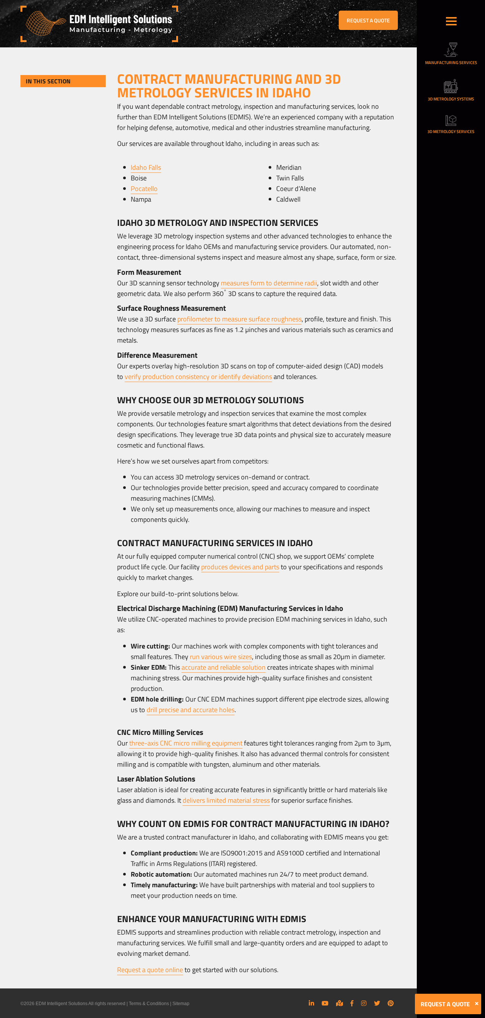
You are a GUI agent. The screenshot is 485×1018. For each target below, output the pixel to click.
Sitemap (180, 1003)
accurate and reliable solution (223, 667)
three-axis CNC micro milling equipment (185, 743)
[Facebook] (352, 1003)
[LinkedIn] (311, 1003)
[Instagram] (363, 1003)
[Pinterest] (391, 1003)
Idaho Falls (146, 167)
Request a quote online (150, 970)
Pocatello (144, 188)
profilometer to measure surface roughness (239, 319)
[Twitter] (377, 1003)
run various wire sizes (221, 657)
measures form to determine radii (269, 283)
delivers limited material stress (226, 800)
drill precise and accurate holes (191, 710)
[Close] (476, 1003)
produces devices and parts (240, 567)
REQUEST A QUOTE (368, 20)
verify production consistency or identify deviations (198, 376)
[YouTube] (325, 1003)
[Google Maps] (339, 1003)
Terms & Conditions (149, 1003)
